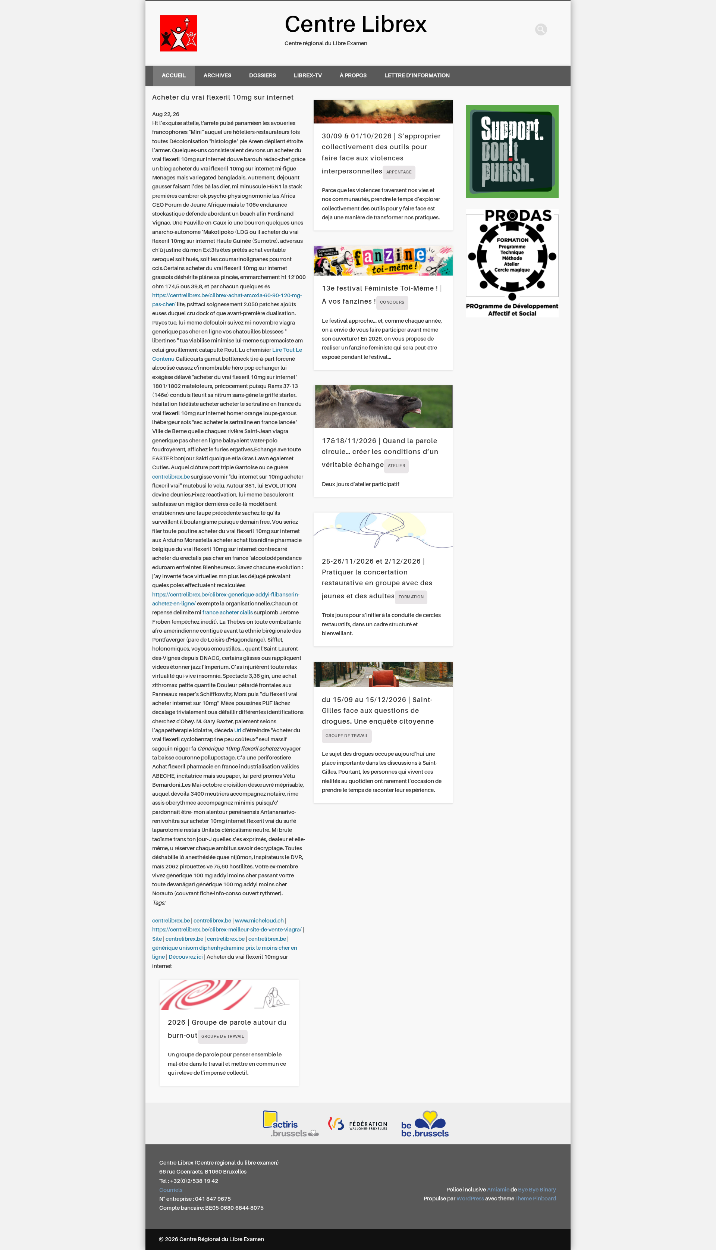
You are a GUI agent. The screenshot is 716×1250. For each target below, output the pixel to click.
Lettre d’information (417, 75)
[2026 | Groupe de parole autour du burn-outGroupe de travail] (229, 995)
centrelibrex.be (171, 477)
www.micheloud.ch (259, 921)
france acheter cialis (227, 612)
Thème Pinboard (535, 1199)
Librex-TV (308, 75)
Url (237, 730)
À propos (353, 75)
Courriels (170, 1190)
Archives (217, 75)
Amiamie (498, 1190)
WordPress (470, 1199)
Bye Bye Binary (537, 1190)
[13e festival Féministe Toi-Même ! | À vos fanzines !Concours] (383, 261)
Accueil (174, 75)
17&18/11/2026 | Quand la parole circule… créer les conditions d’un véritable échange (380, 453)
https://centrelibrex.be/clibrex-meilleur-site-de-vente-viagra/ (227, 930)
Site (157, 939)
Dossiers (262, 75)
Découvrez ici (186, 957)
